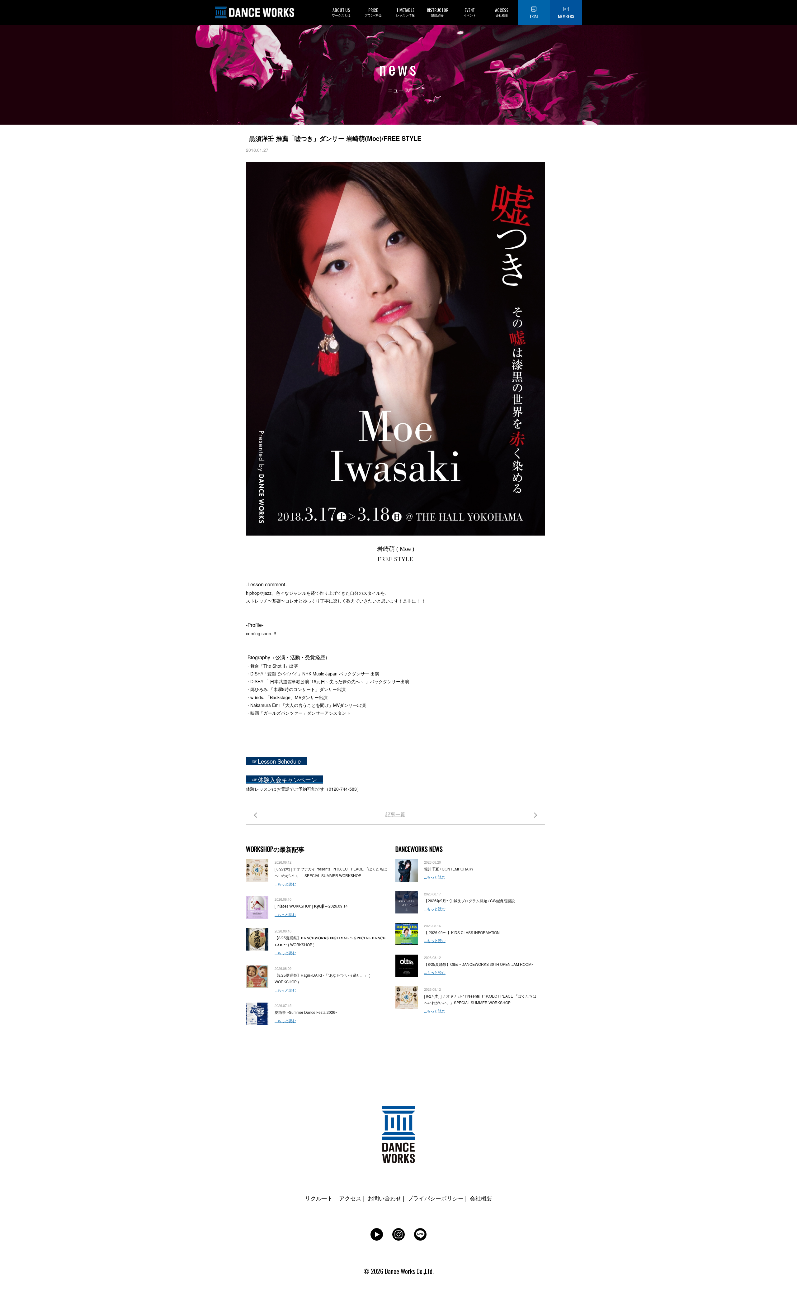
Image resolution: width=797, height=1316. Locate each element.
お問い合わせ (384, 1198)
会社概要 (481, 1198)
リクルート (319, 1198)
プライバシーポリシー (436, 1198)
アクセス (350, 1198)
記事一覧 (395, 814)
